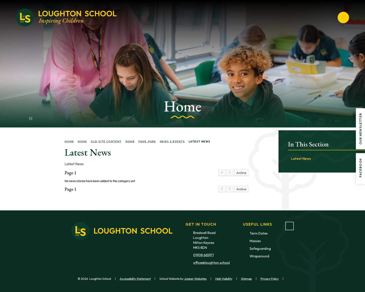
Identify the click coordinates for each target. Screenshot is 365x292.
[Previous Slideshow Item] (22, 118)
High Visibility (223, 279)
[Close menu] (343, 17)
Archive (241, 173)
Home (69, 141)
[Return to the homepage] (66, 17)
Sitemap (246, 279)
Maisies (255, 241)
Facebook (360, 167)
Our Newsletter (360, 128)
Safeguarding (260, 248)
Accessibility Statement (135, 279)
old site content (106, 141)
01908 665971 (203, 255)
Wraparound (259, 256)
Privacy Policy (269, 279)
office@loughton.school (211, 262)
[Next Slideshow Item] (39, 118)
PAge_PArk (147, 141)
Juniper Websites (195, 279)
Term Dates (259, 233)
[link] (222, 172)
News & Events (172, 141)
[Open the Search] (329, 17)
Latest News (199, 141)
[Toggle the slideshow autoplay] (31, 118)
